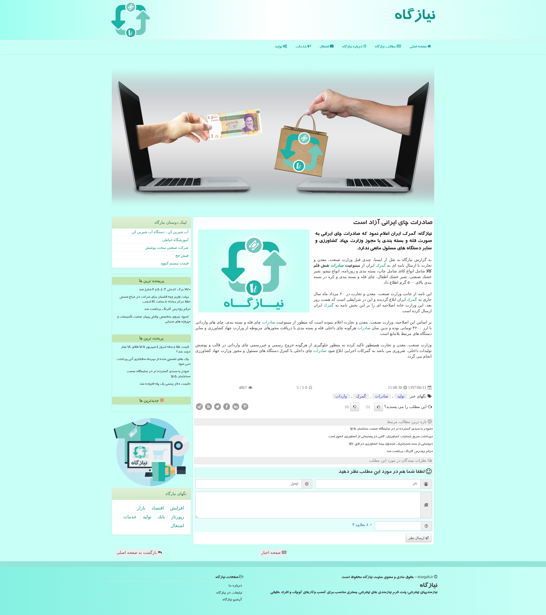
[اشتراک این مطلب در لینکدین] (236, 406)
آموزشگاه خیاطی (175, 240)
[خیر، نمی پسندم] (354, 407)
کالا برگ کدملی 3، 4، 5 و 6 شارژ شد (164, 290)
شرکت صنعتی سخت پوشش (167, 247)
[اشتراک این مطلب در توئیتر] (218, 406)
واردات (341, 396)
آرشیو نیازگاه (232, 600)
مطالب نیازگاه (386, 47)
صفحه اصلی (418, 47)
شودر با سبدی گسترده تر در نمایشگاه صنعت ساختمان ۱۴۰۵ (390, 429)
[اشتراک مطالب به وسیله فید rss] (208, 406)
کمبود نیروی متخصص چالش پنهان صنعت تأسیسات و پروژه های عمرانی (153, 320)
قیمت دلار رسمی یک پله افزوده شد (164, 384)
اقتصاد (158, 508)
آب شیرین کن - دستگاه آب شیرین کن (160, 232)
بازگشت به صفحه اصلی (137, 552)
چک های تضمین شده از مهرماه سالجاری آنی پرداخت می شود (153, 362)
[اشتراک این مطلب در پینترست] (245, 406)
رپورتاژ (177, 516)
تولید (278, 47)
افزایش (177, 508)
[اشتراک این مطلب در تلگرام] (199, 406)
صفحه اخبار (271, 552)
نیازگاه (414, 17)
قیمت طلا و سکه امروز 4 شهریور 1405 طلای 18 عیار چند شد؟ (155, 350)
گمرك (381, 265)
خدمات (301, 47)
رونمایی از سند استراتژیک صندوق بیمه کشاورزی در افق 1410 (390, 444)
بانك (161, 516)
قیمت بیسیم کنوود (174, 263)
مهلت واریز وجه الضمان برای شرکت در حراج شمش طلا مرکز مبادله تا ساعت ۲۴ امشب (154, 300)
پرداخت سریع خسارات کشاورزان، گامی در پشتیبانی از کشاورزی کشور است (379, 437)
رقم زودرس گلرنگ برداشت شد (408, 452)
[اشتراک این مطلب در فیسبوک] (227, 406)
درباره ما (235, 586)
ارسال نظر (417, 538)
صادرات (337, 265)
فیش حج (182, 255)
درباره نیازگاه (352, 47)
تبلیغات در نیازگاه (229, 593)
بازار (141, 508)
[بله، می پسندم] (378, 407)
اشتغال (325, 47)
